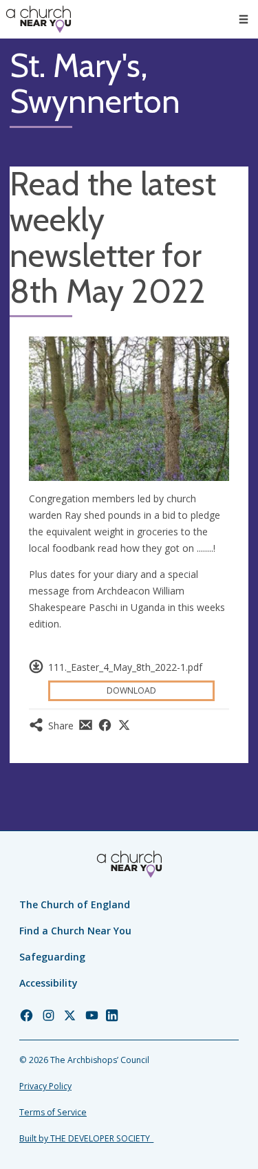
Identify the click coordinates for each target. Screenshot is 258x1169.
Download (131, 690)
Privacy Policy (45, 1086)
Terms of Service (53, 1112)
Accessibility (48, 982)
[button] (243, 19)
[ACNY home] (38, 19)
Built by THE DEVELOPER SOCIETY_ (86, 1138)
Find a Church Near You (75, 930)
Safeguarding (52, 956)
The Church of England (74, 904)
